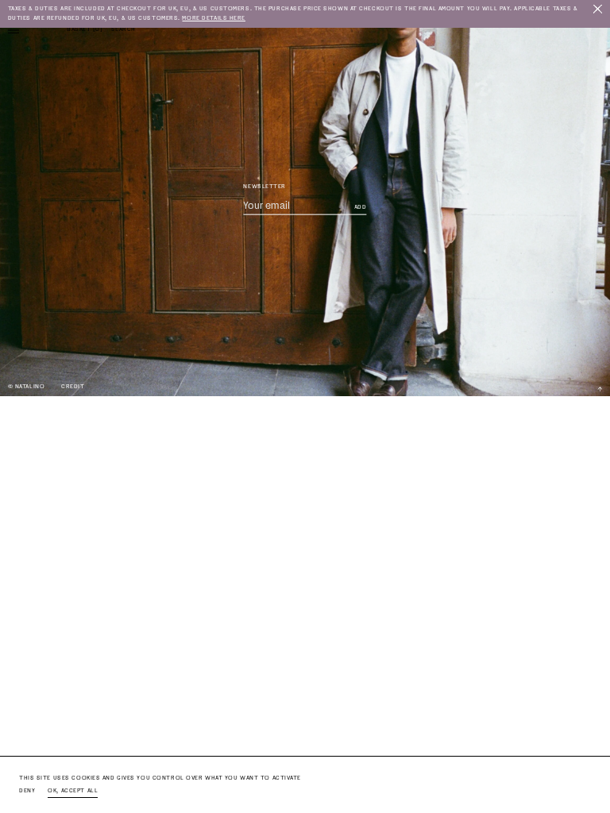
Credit (72, 386)
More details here (213, 18)
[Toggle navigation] (13, 29)
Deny (27, 790)
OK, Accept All (73, 790)
